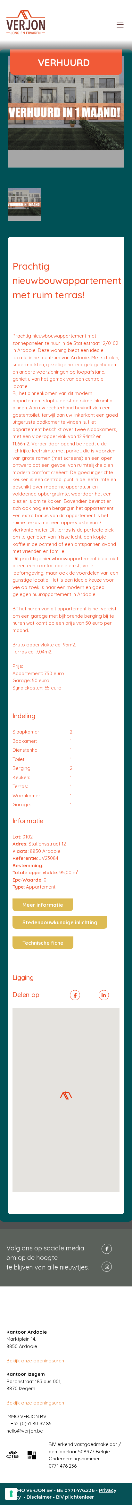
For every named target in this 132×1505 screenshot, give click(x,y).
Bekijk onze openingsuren (35, 1361)
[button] (66, 1095)
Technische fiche (42, 943)
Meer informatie (42, 905)
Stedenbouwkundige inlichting (59, 922)
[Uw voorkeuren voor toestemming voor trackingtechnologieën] (11, 1494)
